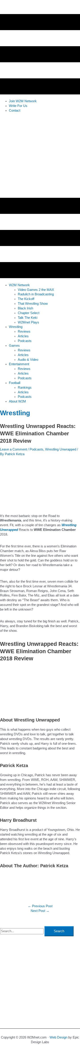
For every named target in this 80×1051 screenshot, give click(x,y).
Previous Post (40, 906)
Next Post (40, 911)
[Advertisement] (40, 156)
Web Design (58, 1037)
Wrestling (15, 413)
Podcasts (36, 449)
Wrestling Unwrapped (60, 449)
